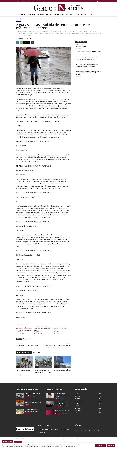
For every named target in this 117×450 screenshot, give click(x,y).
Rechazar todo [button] (18, 442)
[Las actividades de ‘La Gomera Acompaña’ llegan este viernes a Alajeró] (20, 403)
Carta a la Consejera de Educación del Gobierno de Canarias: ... (61, 395)
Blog (90, 14)
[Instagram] (89, 1)
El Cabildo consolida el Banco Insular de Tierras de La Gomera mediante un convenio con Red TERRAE (88, 72)
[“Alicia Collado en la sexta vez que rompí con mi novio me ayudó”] (50, 412)
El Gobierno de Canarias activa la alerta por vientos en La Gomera (87, 45)
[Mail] (92, 1)
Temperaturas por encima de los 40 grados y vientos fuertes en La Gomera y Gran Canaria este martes (43, 370)
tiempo (29, 338)
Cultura (84, 14)
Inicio (17, 19)
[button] (99, 14)
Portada (20, 14)
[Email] (28, 42)
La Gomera (30, 14)
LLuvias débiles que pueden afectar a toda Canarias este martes (60, 328)
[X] (97, 1)
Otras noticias (58, 413)
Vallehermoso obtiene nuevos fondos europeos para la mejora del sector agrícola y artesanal (58, 346)
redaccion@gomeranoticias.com (53, 432)
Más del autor (36, 352)
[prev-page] (17, 375)
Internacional (59, 14)
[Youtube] (100, 1)
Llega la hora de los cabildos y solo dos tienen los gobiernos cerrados (28, 346)
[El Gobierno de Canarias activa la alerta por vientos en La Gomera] (24, 362)
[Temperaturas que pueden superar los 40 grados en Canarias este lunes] (62, 362)
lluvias (24, 338)
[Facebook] (86, 1)
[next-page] (20, 375)
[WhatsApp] (21, 42)
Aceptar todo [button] (111, 445)
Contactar (30, 1)
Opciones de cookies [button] (101, 445)
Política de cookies (81, 439)
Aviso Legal (42, 1)
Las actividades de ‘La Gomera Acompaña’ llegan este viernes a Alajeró (88, 52)
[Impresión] (32, 42)
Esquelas (69, 14)
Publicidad (36, 1)
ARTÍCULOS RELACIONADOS (24, 352)
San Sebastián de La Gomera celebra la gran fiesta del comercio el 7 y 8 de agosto (87, 65)
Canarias (40, 14)
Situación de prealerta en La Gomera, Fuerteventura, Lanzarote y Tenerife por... (62, 403)
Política (76, 14)
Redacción (20, 38)
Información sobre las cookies (94, 439)
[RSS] (94, 1)
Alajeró (27, 406)
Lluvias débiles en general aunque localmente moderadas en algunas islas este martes (24, 328)
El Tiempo (22, 19)
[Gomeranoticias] (58, 7)
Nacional (49, 14)
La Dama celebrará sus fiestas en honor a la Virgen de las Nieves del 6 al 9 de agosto (87, 58)
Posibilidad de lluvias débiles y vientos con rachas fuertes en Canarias (42, 328)
